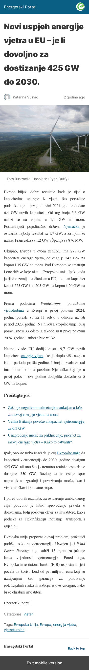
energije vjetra (32, 355)
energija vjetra (64, 624)
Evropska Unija (26, 624)
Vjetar (28, 614)
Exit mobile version (45, 662)
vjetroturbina (14, 310)
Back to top (76, 648)
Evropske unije (68, 452)
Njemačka (71, 226)
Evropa (45, 624)
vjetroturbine (14, 630)
